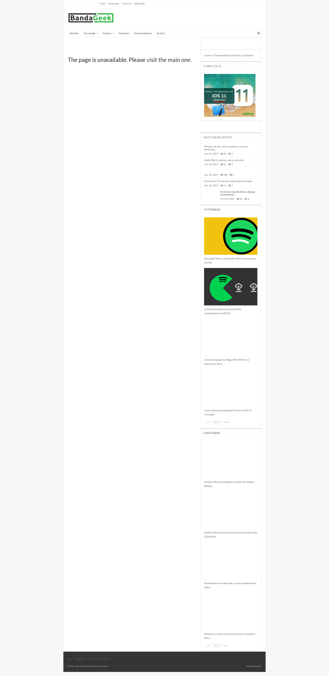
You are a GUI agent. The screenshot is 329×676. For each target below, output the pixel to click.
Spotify (205, 254)
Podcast (107, 33)
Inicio (102, 3)
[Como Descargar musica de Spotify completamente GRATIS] (230, 286)
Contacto (126, 3)
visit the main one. (169, 59)
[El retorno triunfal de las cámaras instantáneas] (211, 195)
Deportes (124, 33)
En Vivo (161, 33)
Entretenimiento (143, 33)
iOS (205, 406)
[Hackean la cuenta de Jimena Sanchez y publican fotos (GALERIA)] (230, 611)
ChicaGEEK (205, 477)
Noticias (74, 33)
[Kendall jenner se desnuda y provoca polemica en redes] (230, 561)
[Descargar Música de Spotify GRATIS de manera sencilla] (230, 236)
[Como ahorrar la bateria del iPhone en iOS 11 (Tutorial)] (230, 388)
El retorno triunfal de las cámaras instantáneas (237, 193)
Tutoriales (205, 355)
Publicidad (113, 3)
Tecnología (89, 33)
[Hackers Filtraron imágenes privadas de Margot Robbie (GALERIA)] (230, 459)
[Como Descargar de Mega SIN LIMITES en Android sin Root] (230, 337)
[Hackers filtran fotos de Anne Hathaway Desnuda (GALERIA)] (230, 510)
